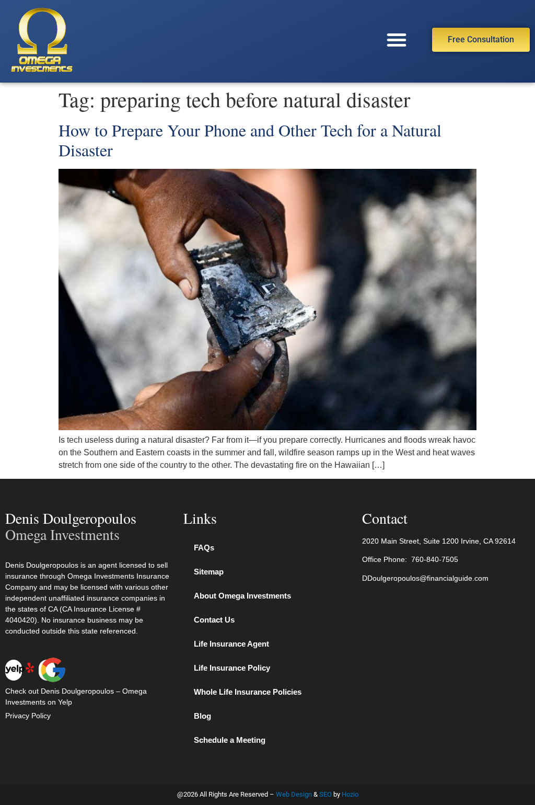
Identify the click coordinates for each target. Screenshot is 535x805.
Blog (202, 715)
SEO (325, 794)
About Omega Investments (242, 595)
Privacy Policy (28, 715)
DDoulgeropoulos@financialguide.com (425, 578)
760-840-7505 (434, 559)
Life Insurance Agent (231, 643)
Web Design (294, 794)
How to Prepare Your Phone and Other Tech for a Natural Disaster (250, 140)
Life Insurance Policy (232, 667)
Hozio (350, 794)
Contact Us (214, 619)
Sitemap (209, 571)
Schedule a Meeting (229, 739)
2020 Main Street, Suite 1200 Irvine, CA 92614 (439, 541)
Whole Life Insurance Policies (247, 691)
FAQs (204, 547)
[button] (396, 39)
